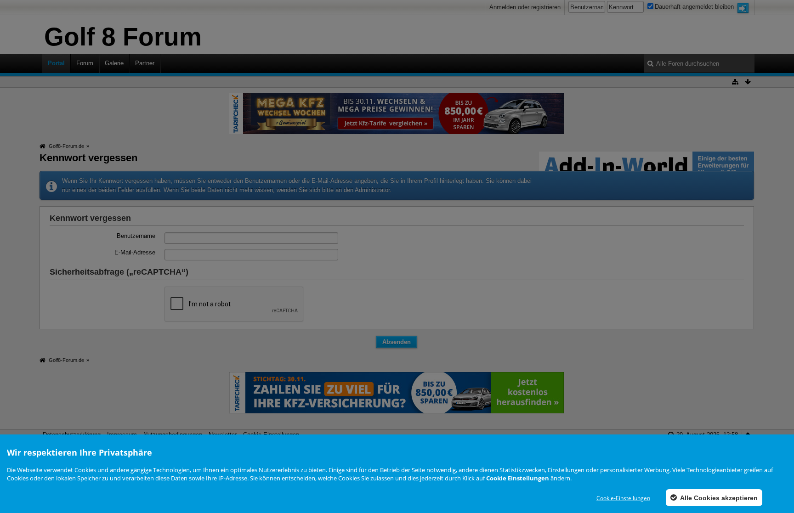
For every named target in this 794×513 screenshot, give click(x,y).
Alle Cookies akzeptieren (718, 498)
